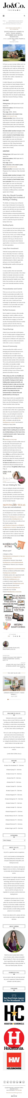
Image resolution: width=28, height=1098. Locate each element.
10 (20, 699)
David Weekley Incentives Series (16, 20)
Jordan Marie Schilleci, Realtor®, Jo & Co (11, 648)
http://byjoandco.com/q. (18, 583)
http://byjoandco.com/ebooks (9, 573)
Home (4, 20)
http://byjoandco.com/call (8, 422)
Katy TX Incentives (14, 29)
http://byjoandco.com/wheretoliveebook (15, 568)
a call (21, 747)
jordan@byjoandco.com (16, 519)
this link (21, 979)
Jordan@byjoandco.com (13, 579)
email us (14, 749)
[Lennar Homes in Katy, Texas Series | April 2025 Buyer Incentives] (14, 683)
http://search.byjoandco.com (13, 587)
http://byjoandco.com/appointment (12, 577)
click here (23, 915)
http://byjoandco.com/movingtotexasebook (13, 562)
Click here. (21, 765)
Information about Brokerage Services (14, 1092)
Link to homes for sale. (11, 116)
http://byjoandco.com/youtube (14, 591)
